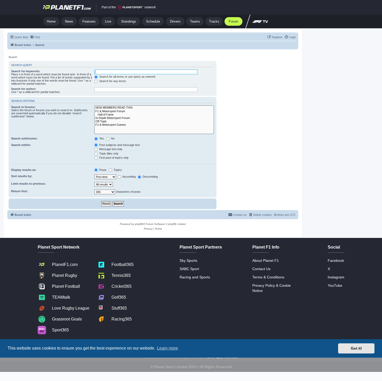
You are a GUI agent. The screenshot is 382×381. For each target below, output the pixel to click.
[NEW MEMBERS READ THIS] (154, 107)
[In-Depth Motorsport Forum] (154, 118)
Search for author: (23, 88)
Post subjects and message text (119, 144)
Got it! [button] (356, 348)
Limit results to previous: (28, 183)
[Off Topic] (154, 121)
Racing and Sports (195, 277)
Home (51, 21)
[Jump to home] (67, 7)
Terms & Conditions (268, 277)
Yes (101, 138)
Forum (233, 21)
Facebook (336, 260)
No (112, 138)
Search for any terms (112, 81)
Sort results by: (21, 176)
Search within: (21, 144)
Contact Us (261, 269)
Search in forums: (23, 107)
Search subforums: (24, 138)
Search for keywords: (25, 71)
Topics (117, 169)
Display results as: (23, 169)
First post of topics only (113, 157)
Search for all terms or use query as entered (126, 76)
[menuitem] (35, 37)
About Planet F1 (265, 260)
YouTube (335, 285)
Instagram (336, 277)
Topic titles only (108, 153)
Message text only (110, 149)
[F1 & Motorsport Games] (154, 124)
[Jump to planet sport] (130, 7)
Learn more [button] (167, 348)
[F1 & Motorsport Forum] (154, 111)
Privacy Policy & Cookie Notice (271, 288)
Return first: (19, 191)
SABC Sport (189, 269)
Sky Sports (188, 260)
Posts (102, 169)
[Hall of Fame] (154, 114)
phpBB (139, 224)
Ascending (129, 176)
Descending (150, 176)
